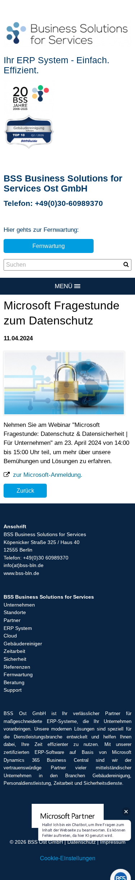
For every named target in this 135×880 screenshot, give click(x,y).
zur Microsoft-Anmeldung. (46, 474)
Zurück (25, 490)
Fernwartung (48, 246)
